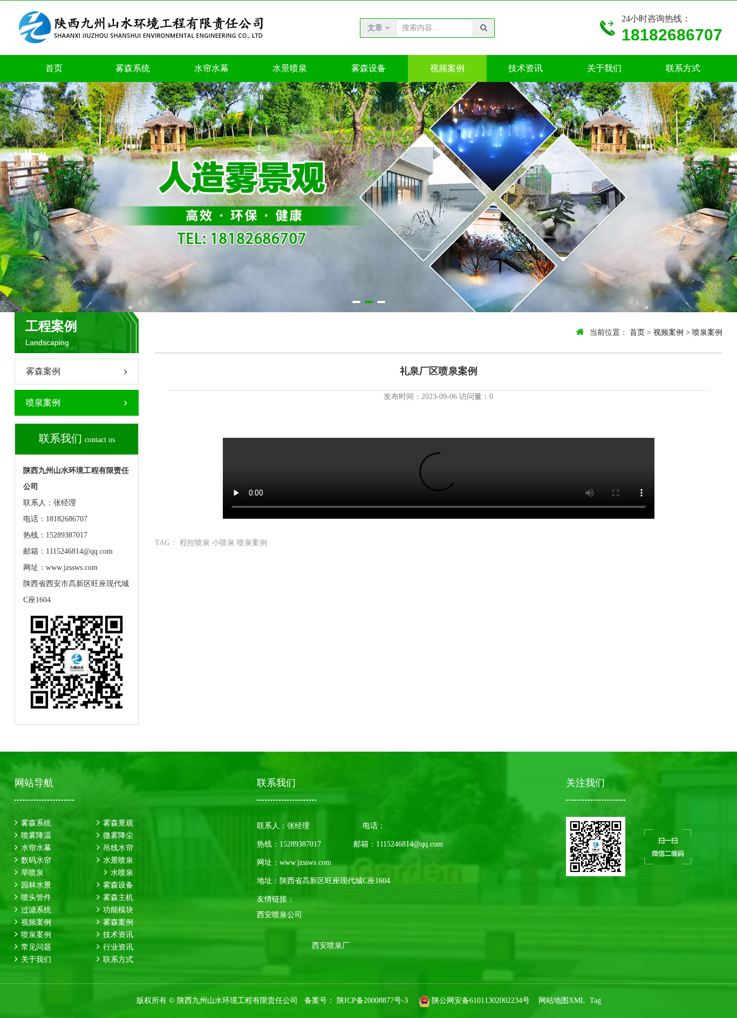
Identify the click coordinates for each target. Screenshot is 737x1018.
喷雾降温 (36, 835)
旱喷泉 (32, 873)
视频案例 (447, 68)
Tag (595, 1000)
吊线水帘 (118, 848)
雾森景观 (118, 823)
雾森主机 (118, 897)
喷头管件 (36, 897)
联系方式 (683, 68)
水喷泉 (122, 873)
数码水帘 (36, 860)
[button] (356, 302)
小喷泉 (223, 543)
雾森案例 (43, 371)
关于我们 (604, 68)
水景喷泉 (289, 68)
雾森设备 (368, 68)
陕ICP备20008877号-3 (371, 1000)
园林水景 (36, 885)
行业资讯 (118, 947)
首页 (54, 68)
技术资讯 (525, 68)
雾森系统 (132, 68)
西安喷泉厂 (331, 945)
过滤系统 (36, 910)
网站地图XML (561, 1000)
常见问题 (36, 947)
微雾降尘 (118, 835)
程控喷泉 (195, 543)
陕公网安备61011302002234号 (481, 1000)
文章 (376, 28)
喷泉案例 (43, 402)
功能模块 (118, 910)
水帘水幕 (211, 68)
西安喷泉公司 (279, 915)
